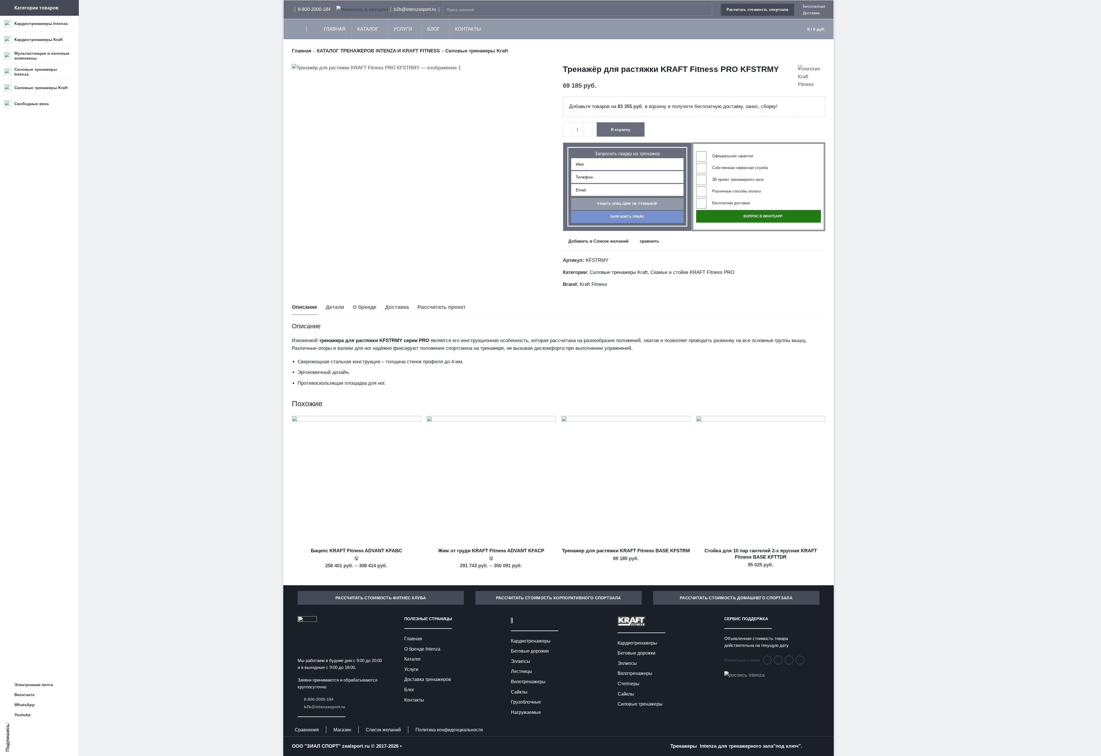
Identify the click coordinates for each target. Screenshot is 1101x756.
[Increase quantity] (588, 129)
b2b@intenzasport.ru (324, 706)
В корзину (620, 129)
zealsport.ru (356, 746)
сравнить (649, 241)
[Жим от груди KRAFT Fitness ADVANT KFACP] (491, 480)
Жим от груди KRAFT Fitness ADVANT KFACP (491, 550)
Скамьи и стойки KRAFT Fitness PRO (692, 272)
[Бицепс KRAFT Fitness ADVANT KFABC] (356, 480)
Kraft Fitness (593, 284)
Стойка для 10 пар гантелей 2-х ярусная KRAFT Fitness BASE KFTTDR (760, 554)
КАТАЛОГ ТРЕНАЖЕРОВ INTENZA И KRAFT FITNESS (378, 51)
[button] (627, 204)
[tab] (304, 307)
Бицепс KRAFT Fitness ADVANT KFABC (356, 550)
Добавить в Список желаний (598, 241)
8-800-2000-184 (318, 699)
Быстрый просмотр (410, 454)
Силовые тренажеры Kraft (476, 51)
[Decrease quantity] (567, 129)
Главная (301, 51)
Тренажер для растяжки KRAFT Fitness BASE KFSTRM (626, 550)
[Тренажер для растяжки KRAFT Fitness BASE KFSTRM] (625, 480)
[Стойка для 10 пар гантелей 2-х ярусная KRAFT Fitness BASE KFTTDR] (760, 480)
